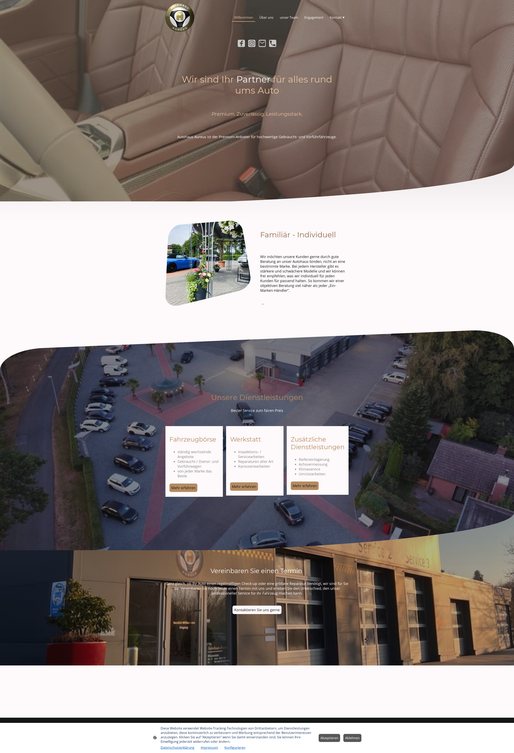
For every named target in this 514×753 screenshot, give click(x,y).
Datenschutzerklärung (177, 747)
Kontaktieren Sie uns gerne (257, 609)
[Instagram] (251, 43)
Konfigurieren (234, 747)
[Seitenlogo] (179, 17)
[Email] (262, 43)
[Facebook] (241, 43)
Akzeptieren (329, 738)
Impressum (209, 747)
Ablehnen (352, 738)
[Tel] (272, 43)
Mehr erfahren (183, 487)
